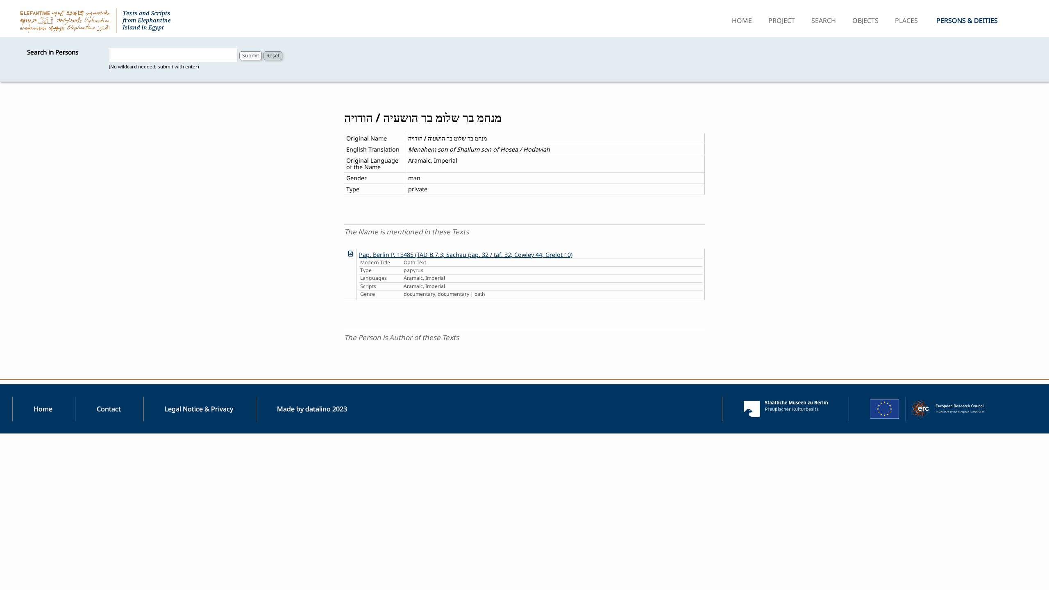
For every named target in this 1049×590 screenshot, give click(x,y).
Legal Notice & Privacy (199, 408)
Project (781, 20)
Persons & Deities (967, 20)
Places (906, 20)
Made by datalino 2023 (312, 408)
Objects (865, 20)
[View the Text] (350, 253)
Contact (109, 408)
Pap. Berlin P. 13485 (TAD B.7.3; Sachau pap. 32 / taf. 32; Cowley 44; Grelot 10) (465, 255)
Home (742, 20)
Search (823, 20)
